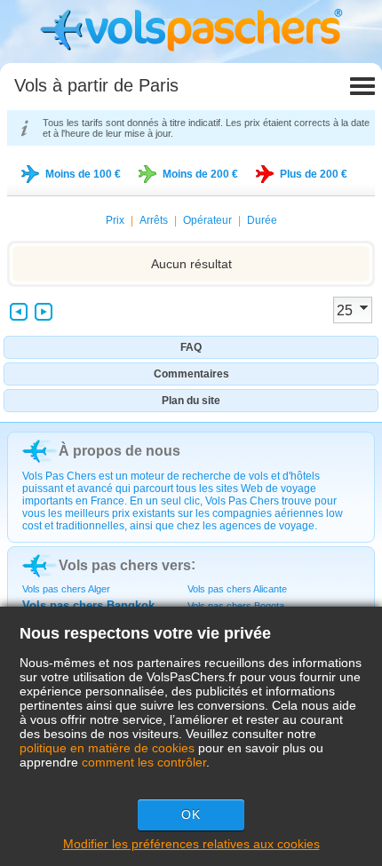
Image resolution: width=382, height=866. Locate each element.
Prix (115, 220)
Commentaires (191, 374)
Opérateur (207, 220)
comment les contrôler (144, 762)
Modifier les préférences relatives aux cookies (191, 844)
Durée (262, 220)
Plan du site (191, 400)
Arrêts (153, 220)
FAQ (191, 347)
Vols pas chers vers (125, 565)
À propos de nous (119, 450)
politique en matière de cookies (107, 748)
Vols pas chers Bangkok (88, 605)
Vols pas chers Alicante (237, 589)
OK (191, 814)
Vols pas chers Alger (66, 589)
